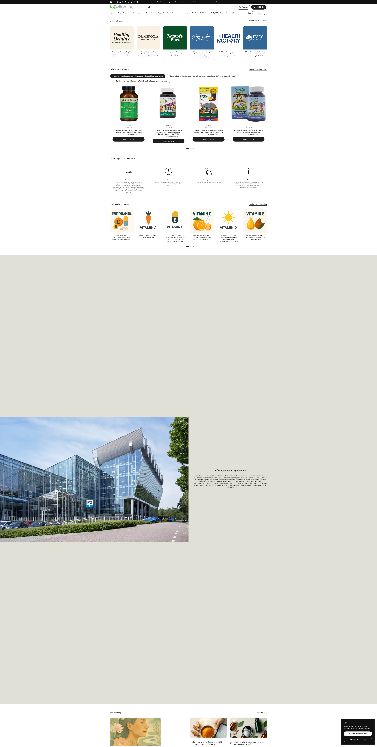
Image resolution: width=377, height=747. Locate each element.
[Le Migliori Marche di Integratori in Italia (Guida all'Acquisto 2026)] (248, 728)
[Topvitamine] (122, 7)
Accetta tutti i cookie (358, 734)
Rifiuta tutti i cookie (358, 740)
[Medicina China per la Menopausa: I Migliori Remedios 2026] (135, 732)
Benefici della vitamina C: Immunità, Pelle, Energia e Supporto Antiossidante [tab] (140, 81)
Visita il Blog (262, 712)
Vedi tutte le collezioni (258, 21)
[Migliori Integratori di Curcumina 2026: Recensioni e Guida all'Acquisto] (208, 728)
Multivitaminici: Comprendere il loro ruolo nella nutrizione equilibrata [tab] (138, 76)
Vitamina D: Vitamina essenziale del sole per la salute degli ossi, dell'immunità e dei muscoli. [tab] (202, 76)
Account (245, 7)
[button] (258, 7)
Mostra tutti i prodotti (258, 69)
